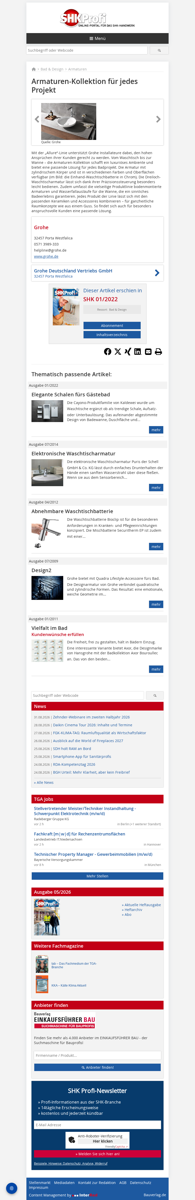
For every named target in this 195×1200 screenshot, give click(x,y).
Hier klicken (103, 1141)
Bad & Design (52, 69)
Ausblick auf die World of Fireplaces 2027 (78, 740)
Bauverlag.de (155, 1194)
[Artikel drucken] (158, 351)
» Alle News (44, 782)
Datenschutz (140, 1182)
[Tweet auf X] (118, 354)
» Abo (126, 914)
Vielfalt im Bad (49, 628)
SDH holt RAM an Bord (62, 748)
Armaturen (77, 69)
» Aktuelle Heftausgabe (141, 904)
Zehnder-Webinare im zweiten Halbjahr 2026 (82, 717)
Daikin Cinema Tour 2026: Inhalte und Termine (83, 724)
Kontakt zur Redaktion (97, 1182)
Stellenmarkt (40, 1182)
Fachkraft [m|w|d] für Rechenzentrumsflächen (79, 834)
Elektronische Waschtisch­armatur (73, 453)
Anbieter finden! (99, 1067)
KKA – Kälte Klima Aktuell (69, 985)
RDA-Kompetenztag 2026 (64, 764)
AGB (122, 1182)
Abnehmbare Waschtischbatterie (72, 511)
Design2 (41, 570)
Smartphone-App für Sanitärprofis (72, 756)
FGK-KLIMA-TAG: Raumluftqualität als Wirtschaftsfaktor (90, 732)
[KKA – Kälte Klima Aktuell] (43, 985)
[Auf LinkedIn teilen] (138, 354)
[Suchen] (159, 50)
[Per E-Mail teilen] (148, 351)
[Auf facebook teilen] (108, 354)
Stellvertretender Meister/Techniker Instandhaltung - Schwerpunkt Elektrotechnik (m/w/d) (85, 811)
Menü (100, 38)
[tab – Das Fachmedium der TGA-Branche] (43, 965)
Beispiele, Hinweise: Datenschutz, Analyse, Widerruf (70, 1163)
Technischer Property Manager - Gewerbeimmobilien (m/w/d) (93, 854)
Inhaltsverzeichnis (111, 334)
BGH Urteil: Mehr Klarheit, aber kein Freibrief (82, 772)
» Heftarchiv (132, 909)
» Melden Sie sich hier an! (98, 1153)
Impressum (38, 1187)
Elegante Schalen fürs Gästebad (70, 394)
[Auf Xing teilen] (128, 354)
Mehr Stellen (97, 876)
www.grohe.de (46, 256)
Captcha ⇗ (116, 1146)
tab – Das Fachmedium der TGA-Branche (74, 965)
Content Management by (50, 1195)
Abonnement (112, 325)
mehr (156, 429)
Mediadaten (64, 1182)
